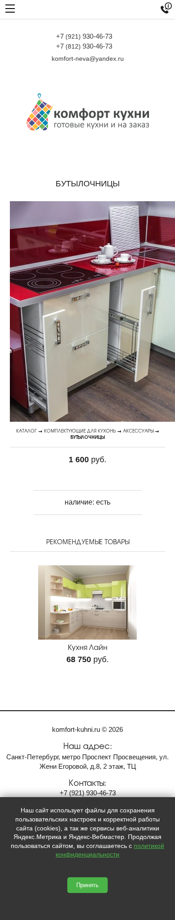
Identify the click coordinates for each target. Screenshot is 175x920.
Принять (87, 885)
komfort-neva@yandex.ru (88, 58)
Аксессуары (138, 430)
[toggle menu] (10, 8)
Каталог (26, 430)
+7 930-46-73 (84, 36)
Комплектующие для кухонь (80, 430)
